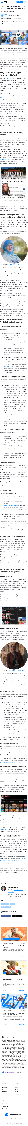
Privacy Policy (5, 1106)
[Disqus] (14, 1054)
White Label (18, 1094)
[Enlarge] (24, 169)
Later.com (5, 829)
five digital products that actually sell (10, 762)
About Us (4, 1087)
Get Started (19, 1)
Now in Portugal (18, 890)
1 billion (8, 78)
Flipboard (16, 860)
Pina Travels (13, 670)
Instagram (21, 670)
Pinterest (8, 860)
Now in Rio (11, 892)
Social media (4, 14)
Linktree (6, 366)
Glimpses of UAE (14, 264)
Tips (2, 16)
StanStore (12, 366)
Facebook (23, 858)
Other (2, 15)
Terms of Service (6, 1103)
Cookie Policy (5, 1108)
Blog (3, 1094)
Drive (16, 1087)
